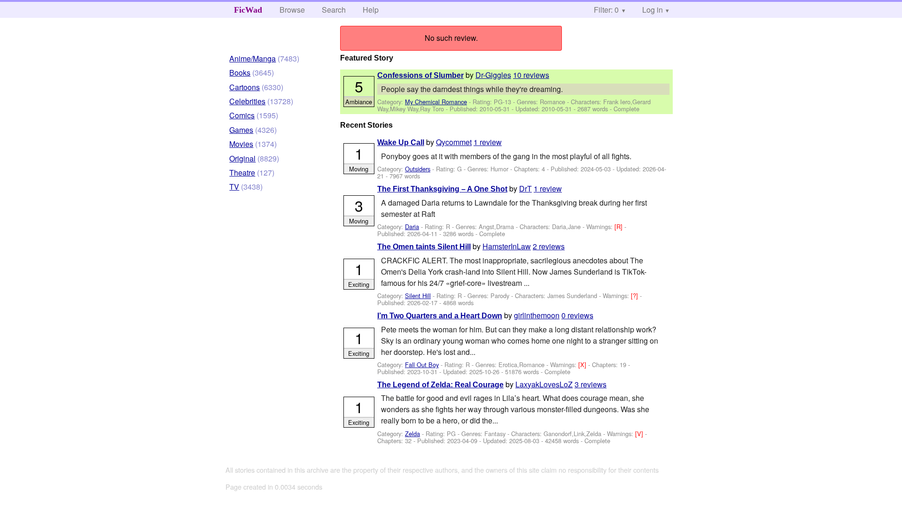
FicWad (248, 10)
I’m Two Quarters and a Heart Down (439, 316)
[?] (635, 295)
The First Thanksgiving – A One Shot (442, 189)
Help (371, 9)
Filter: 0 (606, 9)
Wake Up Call (400, 142)
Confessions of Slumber (420, 75)
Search (334, 9)
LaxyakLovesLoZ (544, 384)
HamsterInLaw (506, 246)
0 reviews (577, 315)
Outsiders (417, 168)
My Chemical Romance (436, 101)
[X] (583, 364)
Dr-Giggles (493, 74)
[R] (619, 226)
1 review (488, 142)
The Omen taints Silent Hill (424, 247)
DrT (525, 188)
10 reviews (531, 74)
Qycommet (454, 142)
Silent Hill (418, 295)
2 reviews (549, 246)
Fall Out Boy (422, 364)
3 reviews (591, 384)
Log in (652, 9)
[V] (640, 433)
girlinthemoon (537, 315)
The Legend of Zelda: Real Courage (440, 385)
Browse (292, 9)
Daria (412, 226)
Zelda (412, 433)
